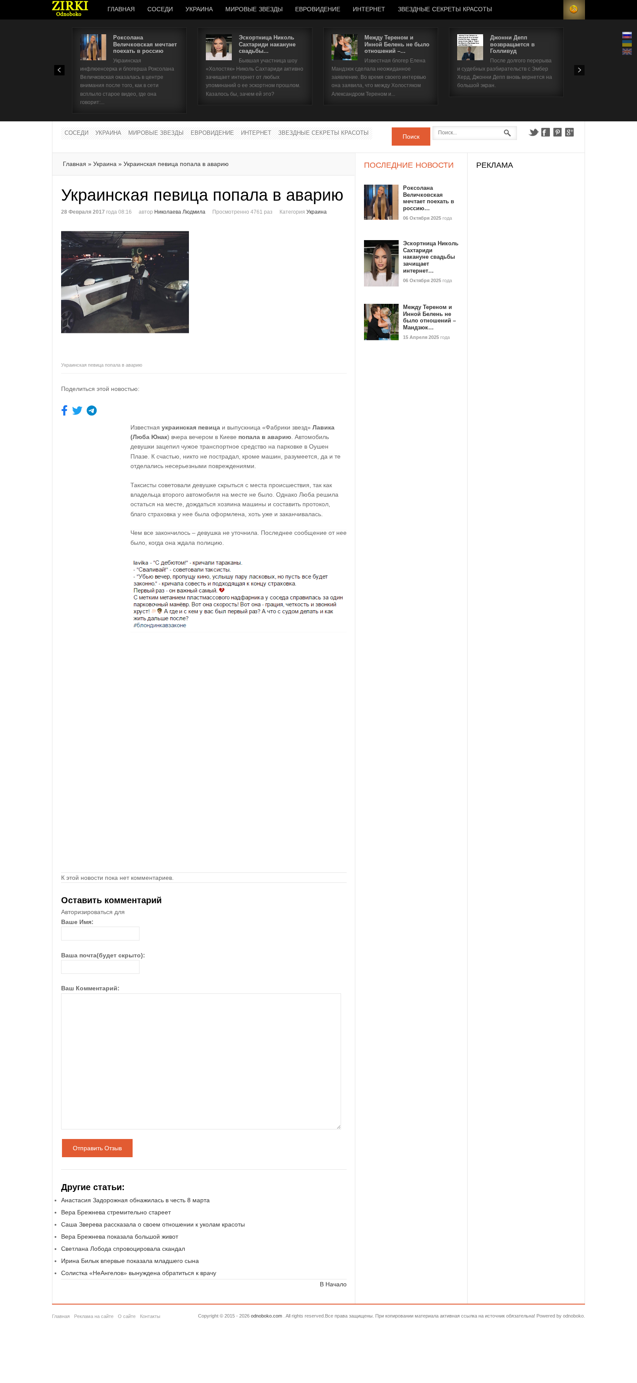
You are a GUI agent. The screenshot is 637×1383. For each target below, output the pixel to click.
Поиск (411, 136)
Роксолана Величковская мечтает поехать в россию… (428, 198)
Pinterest (558, 132)
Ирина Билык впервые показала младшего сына (130, 1260)
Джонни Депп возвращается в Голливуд (512, 44)
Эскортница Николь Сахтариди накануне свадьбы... (267, 44)
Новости (70, 10)
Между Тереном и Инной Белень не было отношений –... (396, 44)
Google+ (570, 132)
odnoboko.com (266, 1315)
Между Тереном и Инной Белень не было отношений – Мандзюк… (429, 317)
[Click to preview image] (132, 293)
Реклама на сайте (94, 1316)
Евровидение (317, 9)
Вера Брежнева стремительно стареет (116, 1212)
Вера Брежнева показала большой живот (119, 1236)
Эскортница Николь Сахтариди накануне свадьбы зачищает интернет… (430, 256)
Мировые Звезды (254, 9)
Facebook (546, 132)
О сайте (127, 1316)
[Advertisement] (277, 288)
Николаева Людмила (179, 212)
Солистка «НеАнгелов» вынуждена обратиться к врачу (138, 1272)
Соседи (160, 9)
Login (552, 10)
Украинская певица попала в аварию (176, 163)
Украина (199, 9)
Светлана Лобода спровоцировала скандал (123, 1248)
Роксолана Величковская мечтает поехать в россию (145, 44)
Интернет (369, 9)
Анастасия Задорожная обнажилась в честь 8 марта (135, 1200)
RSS (574, 10)
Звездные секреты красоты (445, 9)
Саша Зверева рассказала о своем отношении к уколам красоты (153, 1224)
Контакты (150, 1316)
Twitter (533, 132)
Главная (121, 9)
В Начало (333, 1284)
